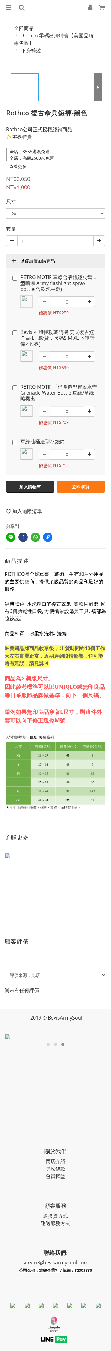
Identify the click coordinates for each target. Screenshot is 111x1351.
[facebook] (23, 537)
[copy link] (47, 537)
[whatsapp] (35, 537)
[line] (10, 537)
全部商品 (24, 28)
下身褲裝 (31, 50)
